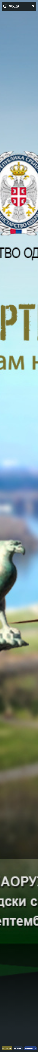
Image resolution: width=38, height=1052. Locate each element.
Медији (18, 1048)
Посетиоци (30, 1048)
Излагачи (7, 1048)
